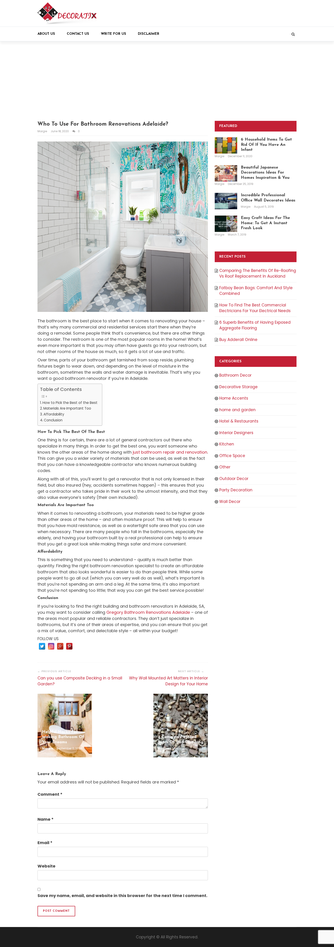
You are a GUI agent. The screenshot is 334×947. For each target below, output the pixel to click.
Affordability (53, 414)
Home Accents (233, 398)
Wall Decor (229, 501)
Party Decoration (235, 490)
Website (46, 866)
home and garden (237, 410)
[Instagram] (51, 646)
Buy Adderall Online (238, 339)
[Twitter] (42, 646)
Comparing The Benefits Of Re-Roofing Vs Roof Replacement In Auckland (257, 273)
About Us (46, 34)
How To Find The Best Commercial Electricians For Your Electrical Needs (255, 308)
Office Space (232, 455)
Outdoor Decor (233, 478)
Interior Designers (236, 432)
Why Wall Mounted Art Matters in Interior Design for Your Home (168, 681)
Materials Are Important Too (67, 408)
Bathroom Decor (235, 375)
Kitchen (226, 444)
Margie (42, 131)
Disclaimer (148, 34)
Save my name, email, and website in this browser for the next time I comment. (122, 895)
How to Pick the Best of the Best (69, 402)
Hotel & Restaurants (238, 421)
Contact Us (78, 34)
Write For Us (113, 34)
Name (45, 819)
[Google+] (60, 646)
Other (224, 467)
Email (44, 842)
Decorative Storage (238, 387)
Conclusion (53, 420)
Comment (49, 794)
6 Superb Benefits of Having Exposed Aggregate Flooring (255, 325)
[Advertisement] (167, 81)
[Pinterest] (69, 646)
